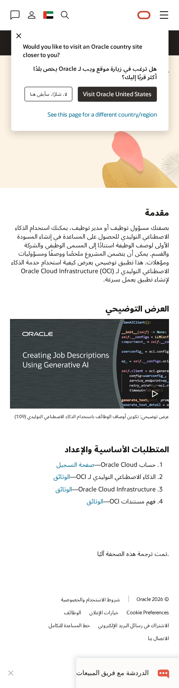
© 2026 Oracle (153, 599)
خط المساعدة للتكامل (69, 625)
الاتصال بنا (158, 638)
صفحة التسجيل (75, 464)
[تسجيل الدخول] (32, 15)
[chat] (164, 673)
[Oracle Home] (144, 15)
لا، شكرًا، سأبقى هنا (48, 94)
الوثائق (61, 476)
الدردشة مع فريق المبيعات (112, 672)
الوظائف (72, 612)
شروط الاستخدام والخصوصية (90, 599)
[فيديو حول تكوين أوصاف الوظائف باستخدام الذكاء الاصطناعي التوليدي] (89, 364)
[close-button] (11, 673)
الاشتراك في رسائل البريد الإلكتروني (133, 625)
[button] (164, 15)
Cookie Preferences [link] (148, 612)
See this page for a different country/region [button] (102, 115)
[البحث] (65, 15)
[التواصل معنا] (15, 15)
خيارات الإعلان (104, 612)
